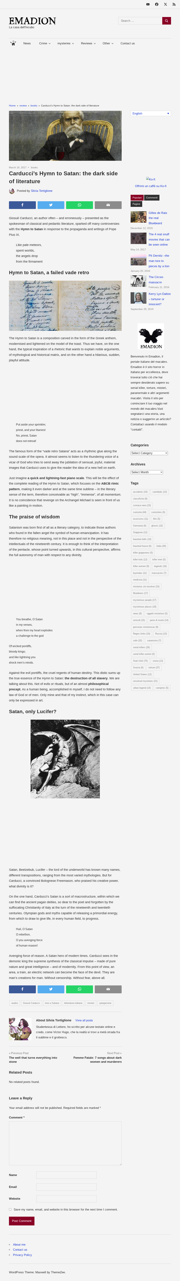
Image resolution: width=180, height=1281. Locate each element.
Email (13, 1187)
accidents (140, 492)
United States (142, 674)
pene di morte (159, 620)
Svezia (138, 667)
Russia (161, 633)
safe (137, 640)
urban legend (142, 688)
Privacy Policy (22, 1255)
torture (154, 667)
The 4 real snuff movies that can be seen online (159, 239)
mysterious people (144, 600)
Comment (17, 1117)
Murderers (140, 593)
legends (160, 566)
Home (13, 42)
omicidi (139, 620)
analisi (14, 1003)
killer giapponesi (143, 552)
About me (19, 1244)
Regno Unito (141, 633)
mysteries (63, 43)
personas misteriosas (145, 627)
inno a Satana (52, 1003)
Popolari (137, 197)
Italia (161, 546)
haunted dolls (142, 539)
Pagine (136, 203)
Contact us (128, 43)
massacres (159, 573)
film (156, 519)
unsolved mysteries (145, 681)
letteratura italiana (73, 1003)
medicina (140, 579)
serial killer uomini (144, 654)
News (27, 43)
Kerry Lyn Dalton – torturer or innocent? (160, 299)
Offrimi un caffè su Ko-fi (150, 186)
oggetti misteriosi (157, 613)
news (137, 613)
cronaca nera (142, 505)
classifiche (140, 498)
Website (14, 1198)
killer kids (140, 559)
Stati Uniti (140, 661)
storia (158, 661)
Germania (139, 525)
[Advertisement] (90, 72)
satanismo (154, 640)
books (34, 167)
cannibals (160, 492)
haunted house (142, 546)
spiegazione (105, 1003)
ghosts (157, 525)
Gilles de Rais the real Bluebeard (158, 218)
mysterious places (144, 606)
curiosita (139, 512)
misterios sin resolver (146, 586)
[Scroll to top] (174, 1275)
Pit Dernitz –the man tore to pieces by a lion (159, 261)
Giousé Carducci (31, 1003)
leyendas (140, 573)
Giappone (140, 532)
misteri (90, 1003)
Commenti (152, 197)
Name (13, 1175)
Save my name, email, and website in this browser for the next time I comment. (66, 1209)
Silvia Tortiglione (41, 190)
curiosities (158, 512)
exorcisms (140, 519)
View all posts (84, 1020)
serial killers (141, 647)
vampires (162, 688)
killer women (141, 566)
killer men (159, 559)
